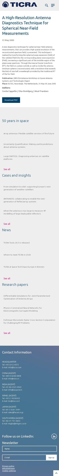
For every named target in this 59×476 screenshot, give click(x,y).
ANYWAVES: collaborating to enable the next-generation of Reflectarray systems (24, 200)
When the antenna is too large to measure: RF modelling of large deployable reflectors (25, 212)
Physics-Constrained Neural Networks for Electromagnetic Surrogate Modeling (23, 309)
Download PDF (11, 100)
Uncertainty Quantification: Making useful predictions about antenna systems (28, 145)
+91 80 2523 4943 (13, 387)
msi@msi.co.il (13, 401)
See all (7, 169)
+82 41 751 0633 (12, 421)
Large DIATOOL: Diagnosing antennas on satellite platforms (26, 157)
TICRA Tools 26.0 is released (17, 243)
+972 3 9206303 (12, 398)
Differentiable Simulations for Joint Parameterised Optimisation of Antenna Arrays (27, 297)
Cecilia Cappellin (9, 91)
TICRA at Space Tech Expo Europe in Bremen (24, 267)
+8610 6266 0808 (13, 376)
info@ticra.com (14, 367)
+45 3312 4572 (12, 365)
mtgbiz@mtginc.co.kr (17, 423)
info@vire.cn (13, 378)
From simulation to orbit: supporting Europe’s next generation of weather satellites (27, 188)
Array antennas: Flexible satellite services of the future (29, 133)
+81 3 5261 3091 (12, 409)
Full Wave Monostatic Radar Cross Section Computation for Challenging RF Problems (29, 321)
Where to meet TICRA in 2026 (17, 255)
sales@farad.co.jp (15, 412)
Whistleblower (8, 468)
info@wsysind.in (15, 390)
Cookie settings (9, 471)
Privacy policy (8, 466)
